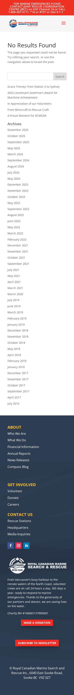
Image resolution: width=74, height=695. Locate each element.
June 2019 (14, 306)
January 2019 (16, 324)
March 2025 (15, 154)
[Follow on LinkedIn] (26, 545)
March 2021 (15, 288)
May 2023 (13, 203)
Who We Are (16, 433)
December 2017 (17, 373)
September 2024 (18, 160)
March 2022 (15, 233)
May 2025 (13, 148)
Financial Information (23, 447)
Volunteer (14, 491)
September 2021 (18, 264)
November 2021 (17, 251)
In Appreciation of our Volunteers (29, 103)
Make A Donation (37, 623)
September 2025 (18, 142)
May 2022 (13, 227)
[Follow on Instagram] (18, 545)
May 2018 (13, 349)
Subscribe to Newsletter (37, 643)
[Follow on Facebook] (10, 545)
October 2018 (16, 343)
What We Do (16, 440)
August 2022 (15, 215)
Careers (13, 504)
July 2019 (13, 300)
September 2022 (18, 209)
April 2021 (14, 282)
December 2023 (17, 184)
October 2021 (16, 257)
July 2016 (13, 403)
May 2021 (13, 276)
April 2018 (14, 355)
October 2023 (16, 197)
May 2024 (13, 178)
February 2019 (16, 318)
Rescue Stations (19, 521)
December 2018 (17, 330)
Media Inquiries (18, 534)
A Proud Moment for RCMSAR (26, 115)
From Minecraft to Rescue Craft (28, 110)
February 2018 (16, 361)
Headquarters (17, 527)
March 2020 (15, 294)
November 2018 (17, 336)
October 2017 (16, 385)
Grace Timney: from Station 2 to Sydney (33, 86)
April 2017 (14, 397)
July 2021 (13, 270)
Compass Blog (18, 467)
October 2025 (16, 136)
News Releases (18, 460)
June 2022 (14, 221)
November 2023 (17, 191)
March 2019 (15, 312)
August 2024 (15, 166)
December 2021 (17, 245)
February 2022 (16, 239)
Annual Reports (19, 453)
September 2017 (18, 391)
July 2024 (13, 172)
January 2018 (16, 367)
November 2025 (17, 130)
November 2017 (17, 379)
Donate (13, 498)
